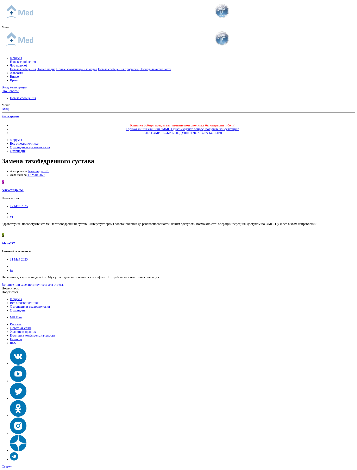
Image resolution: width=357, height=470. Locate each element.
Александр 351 (38, 171)
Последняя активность (155, 69)
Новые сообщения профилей (118, 69)
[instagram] (18, 433)
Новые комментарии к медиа (76, 69)
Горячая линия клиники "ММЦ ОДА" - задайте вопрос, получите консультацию (182, 129)
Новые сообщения (23, 61)
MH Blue (16, 317)
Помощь (16, 339)
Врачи (14, 80)
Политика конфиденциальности (32, 335)
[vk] (18, 363)
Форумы (16, 58)
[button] (6, 27)
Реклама (15, 324)
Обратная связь (20, 328)
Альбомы (16, 73)
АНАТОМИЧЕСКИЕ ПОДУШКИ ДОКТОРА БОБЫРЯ (182, 132)
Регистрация (10, 116)
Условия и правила (23, 331)
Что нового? (18, 65)
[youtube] (18, 381)
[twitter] (18, 398)
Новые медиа (46, 69)
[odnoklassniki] (18, 415)
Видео (14, 76)
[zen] (18, 450)
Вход (5, 109)
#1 (11, 217)
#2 (11, 270)
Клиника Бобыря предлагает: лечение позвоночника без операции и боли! (182, 125)
